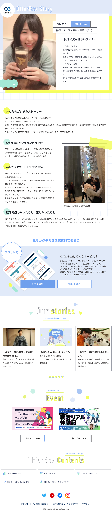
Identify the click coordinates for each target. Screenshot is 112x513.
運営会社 (24, 504)
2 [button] (53, 376)
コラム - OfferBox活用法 (18, 482)
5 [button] (62, 376)
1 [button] (50, 376)
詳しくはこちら (33, 438)
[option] (19, 346)
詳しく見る (74, 284)
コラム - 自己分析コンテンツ (56, 482)
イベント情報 (49, 473)
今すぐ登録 (37, 284)
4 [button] (59, 376)
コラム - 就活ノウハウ (91, 473)
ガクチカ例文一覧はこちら (55, 318)
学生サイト (86, 504)
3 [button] (56, 376)
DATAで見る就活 (14, 473)
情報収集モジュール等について (65, 504)
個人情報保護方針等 (40, 504)
